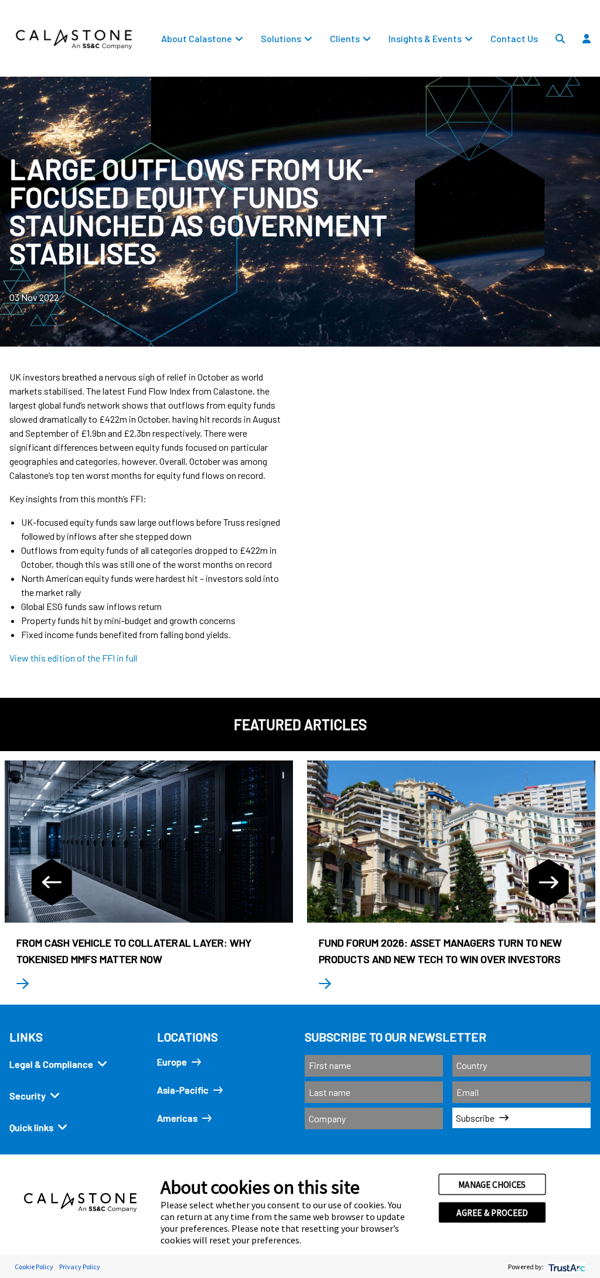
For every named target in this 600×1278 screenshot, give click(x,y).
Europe (172, 1061)
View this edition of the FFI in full (73, 657)
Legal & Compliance (51, 1064)
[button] (592, 65)
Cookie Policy (34, 1266)
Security (27, 1095)
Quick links (31, 1127)
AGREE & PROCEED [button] (491, 1212)
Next (548, 882)
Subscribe (475, 1117)
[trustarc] (566, 1266)
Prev (51, 882)
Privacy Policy (79, 1266)
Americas (177, 1117)
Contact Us (514, 38)
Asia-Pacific (183, 1089)
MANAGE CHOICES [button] (492, 1184)
